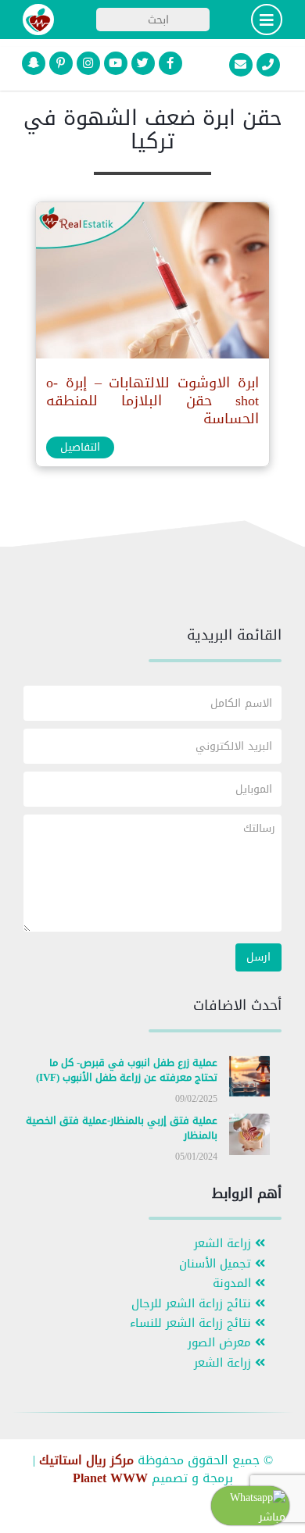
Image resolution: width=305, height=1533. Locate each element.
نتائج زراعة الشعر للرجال (193, 1304)
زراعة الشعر (224, 1243)
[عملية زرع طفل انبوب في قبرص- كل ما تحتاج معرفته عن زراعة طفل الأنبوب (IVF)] (250, 1079)
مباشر (272, 1517)
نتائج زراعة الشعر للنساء (192, 1323)
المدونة (234, 1283)
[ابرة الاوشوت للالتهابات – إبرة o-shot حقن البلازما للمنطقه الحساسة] (151, 283)
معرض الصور (221, 1343)
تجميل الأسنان (217, 1264)
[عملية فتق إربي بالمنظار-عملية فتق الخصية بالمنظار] (250, 1137)
